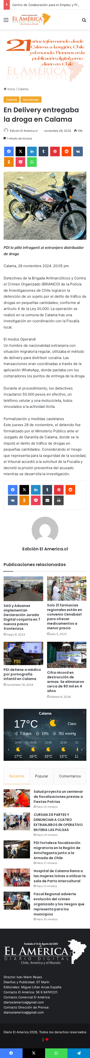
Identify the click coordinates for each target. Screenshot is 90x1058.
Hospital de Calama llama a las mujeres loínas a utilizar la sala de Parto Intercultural (60, 876)
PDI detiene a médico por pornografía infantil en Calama (22, 674)
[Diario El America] (31, 19)
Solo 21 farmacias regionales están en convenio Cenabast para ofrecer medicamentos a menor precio (64, 616)
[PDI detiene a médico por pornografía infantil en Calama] (23, 653)
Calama (23, 89)
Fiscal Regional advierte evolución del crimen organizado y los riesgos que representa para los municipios (59, 904)
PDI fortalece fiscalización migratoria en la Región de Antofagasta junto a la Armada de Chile (57, 850)
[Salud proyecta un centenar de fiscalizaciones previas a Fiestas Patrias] (17, 798)
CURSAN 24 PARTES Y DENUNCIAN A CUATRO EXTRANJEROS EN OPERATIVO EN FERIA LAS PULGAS (58, 822)
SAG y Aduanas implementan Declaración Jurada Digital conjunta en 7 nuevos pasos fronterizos (22, 617)
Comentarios (70, 776)
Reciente (16, 776)
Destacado (31, 99)
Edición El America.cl (24, 130)
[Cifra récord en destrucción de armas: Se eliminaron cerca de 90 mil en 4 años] (67, 655)
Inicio (10, 89)
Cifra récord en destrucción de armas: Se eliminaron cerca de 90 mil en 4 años (65, 681)
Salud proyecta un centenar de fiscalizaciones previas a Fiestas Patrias (58, 796)
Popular (41, 776)
